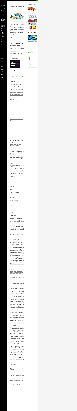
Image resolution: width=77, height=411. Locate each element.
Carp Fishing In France (2, 20)
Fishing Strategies (12, 145)
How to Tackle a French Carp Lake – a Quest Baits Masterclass (3, 12)
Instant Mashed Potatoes (18, 94)
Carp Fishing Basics (12, 6)
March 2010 (2, 76)
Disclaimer (29, 58)
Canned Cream (21, 92)
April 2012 (2, 61)
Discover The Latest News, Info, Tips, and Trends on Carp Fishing (8, 0)
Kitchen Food (19, 272)
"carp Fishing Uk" (2, 35)
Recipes (1, 29)
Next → (19, 384)
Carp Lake (2, 21)
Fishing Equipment (2, 25)
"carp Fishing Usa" (2, 36)
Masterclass (16, 145)
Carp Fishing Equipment (16, 6)
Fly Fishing (2, 27)
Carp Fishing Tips (20, 6)
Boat (2, 16)
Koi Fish (2, 28)
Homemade (14, 272)
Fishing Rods (4, 26)
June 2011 (2, 66)
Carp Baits (22, 380)
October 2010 (2, 71)
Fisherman (3, 22)
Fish (1, 22)
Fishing (13, 119)
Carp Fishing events (2, 38)
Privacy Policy (29, 59)
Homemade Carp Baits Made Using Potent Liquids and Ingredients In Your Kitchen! (17, 151)
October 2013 (2, 58)
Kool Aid (22, 94)
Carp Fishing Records (2, 39)
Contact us (29, 57)
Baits (12, 380)
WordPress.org (2, 54)
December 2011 (2, 63)
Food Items (12, 272)
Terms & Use (29, 61)
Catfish (3, 21)
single (11, 120)
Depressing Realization (13, 94)
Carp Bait (19, 380)
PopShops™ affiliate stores (30, 52)
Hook (22, 119)
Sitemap (28, 60)
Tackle (4, 29)
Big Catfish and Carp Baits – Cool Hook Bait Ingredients (17, 279)
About (28, 56)
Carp (17, 380)
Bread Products (14, 92)
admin (15, 154)
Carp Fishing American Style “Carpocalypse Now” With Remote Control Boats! (3, 10)
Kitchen (17, 272)
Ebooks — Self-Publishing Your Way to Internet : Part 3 (17, 378)
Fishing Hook (19, 119)
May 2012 (1, 60)
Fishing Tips (11, 276)
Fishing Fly (4, 25)
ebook (4, 21)
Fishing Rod (2, 26)
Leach (22, 272)
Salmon (3, 29)
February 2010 (2, 77)
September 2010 (2, 72)
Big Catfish (15, 380)
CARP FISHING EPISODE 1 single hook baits (16, 101)
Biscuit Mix (12, 92)
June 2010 (2, 74)
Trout (1, 30)
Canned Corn (18, 92)
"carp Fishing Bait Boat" (3, 33)
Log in (1, 52)
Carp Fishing (3, 19)
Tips (18, 145)
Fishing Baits (16, 119)
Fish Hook (11, 119)
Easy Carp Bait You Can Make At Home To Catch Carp (16, 9)
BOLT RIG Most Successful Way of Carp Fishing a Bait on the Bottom (3, 8)
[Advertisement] (17, 21)
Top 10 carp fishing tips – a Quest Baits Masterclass (17, 125)
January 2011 (2, 69)
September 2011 (2, 64)
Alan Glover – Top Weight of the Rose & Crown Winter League (3, 5)
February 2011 (2, 68)
